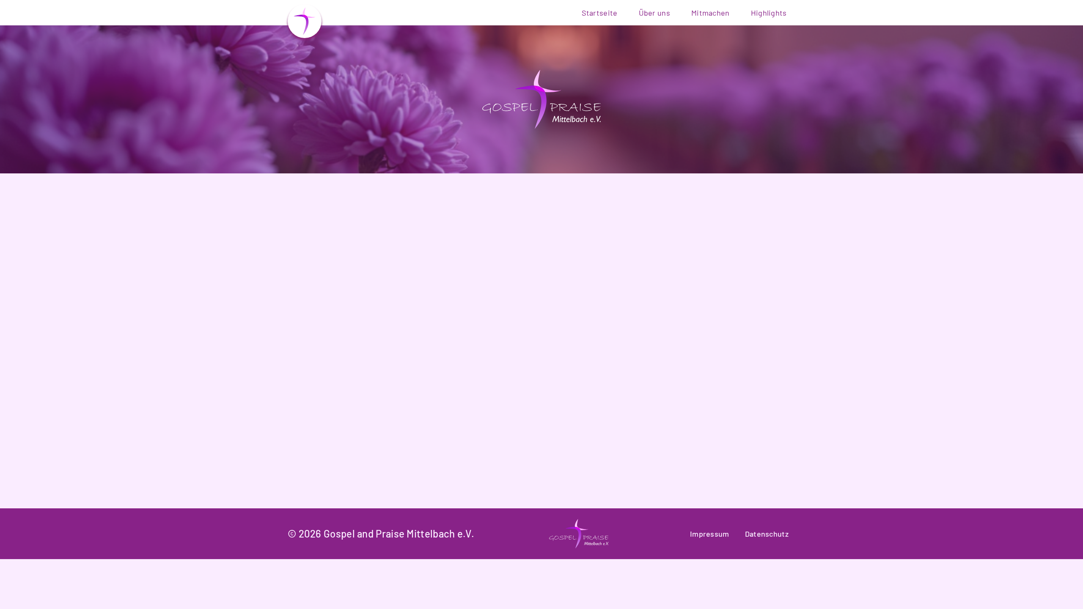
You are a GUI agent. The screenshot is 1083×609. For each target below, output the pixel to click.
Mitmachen (710, 12)
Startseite (600, 12)
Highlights (769, 12)
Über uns (654, 12)
